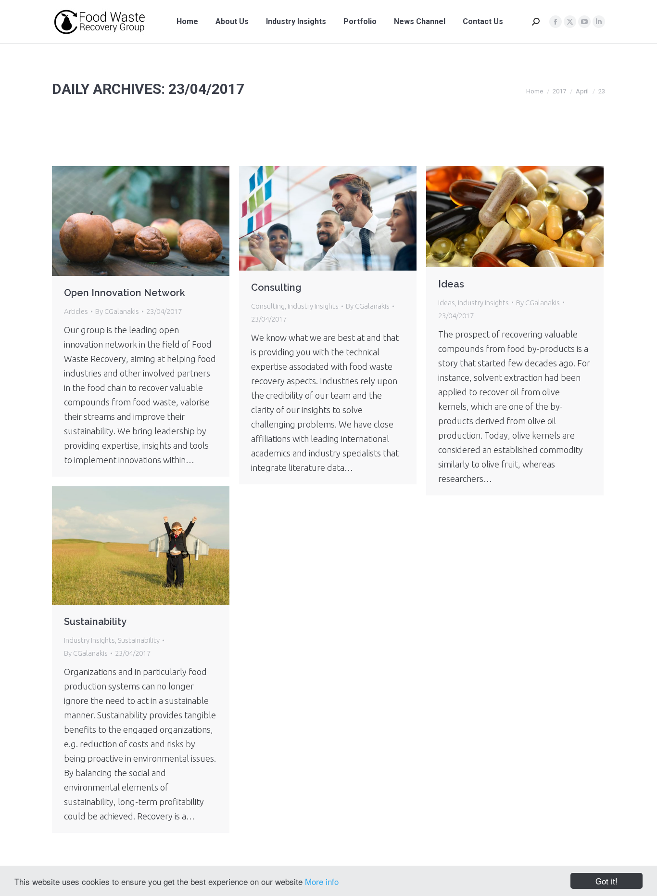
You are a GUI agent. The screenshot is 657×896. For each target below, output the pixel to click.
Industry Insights (313, 306)
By (117, 311)
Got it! (606, 881)
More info (322, 881)
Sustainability (95, 621)
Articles (76, 311)
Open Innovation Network (124, 293)
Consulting (276, 287)
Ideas (451, 284)
